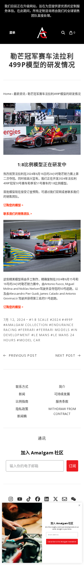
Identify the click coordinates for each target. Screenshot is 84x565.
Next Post (66, 355)
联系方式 (22, 386)
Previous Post (22, 355)
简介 (62, 386)
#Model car (28, 340)
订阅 (72, 465)
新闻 (22, 394)
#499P (67, 319)
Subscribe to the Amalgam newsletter (61, 541)
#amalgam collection (25, 325)
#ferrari (26, 330)
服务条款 (62, 401)
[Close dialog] (79, 505)
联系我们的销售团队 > (17, 214)
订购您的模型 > (13, 205)
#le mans (40, 335)
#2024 (55, 319)
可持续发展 (62, 394)
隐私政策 (22, 409)
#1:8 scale (39, 319)
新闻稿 (22, 416)
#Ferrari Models (53, 330)
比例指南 (22, 401)
